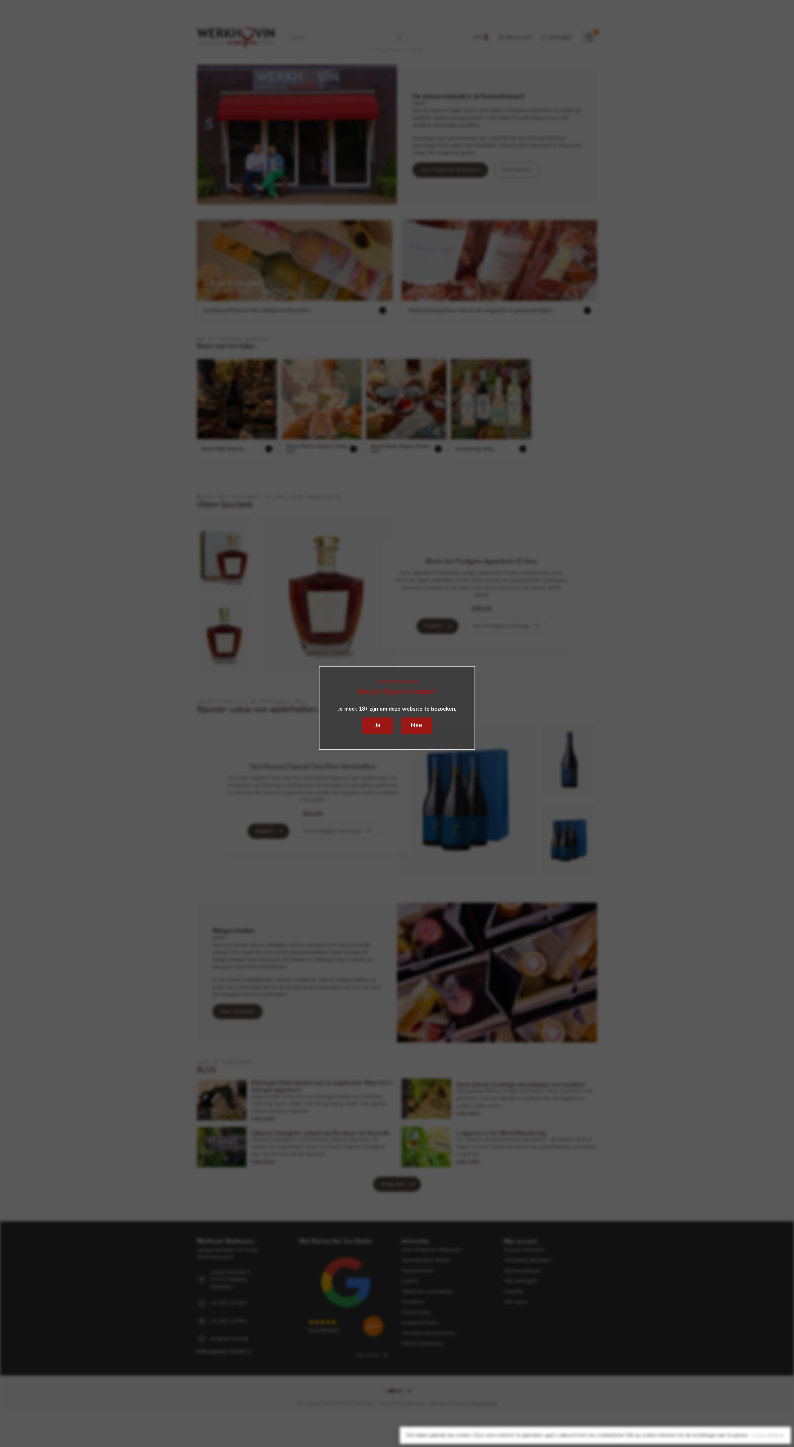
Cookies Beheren (768, 1435)
